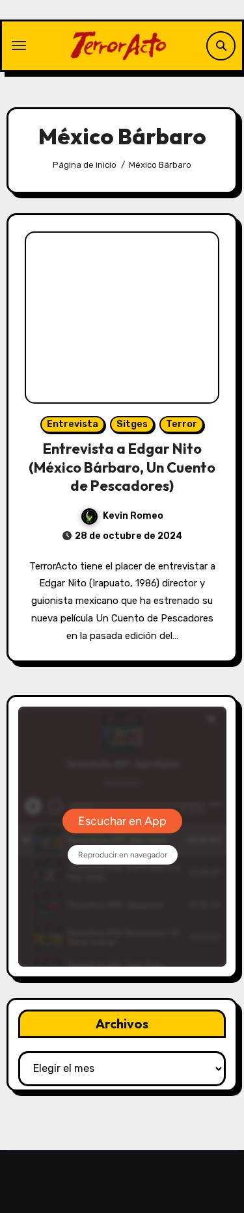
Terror (181, 424)
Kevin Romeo (133, 515)
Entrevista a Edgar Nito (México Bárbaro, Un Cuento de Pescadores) (122, 467)
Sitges (132, 424)
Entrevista (72, 424)
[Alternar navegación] (18, 45)
